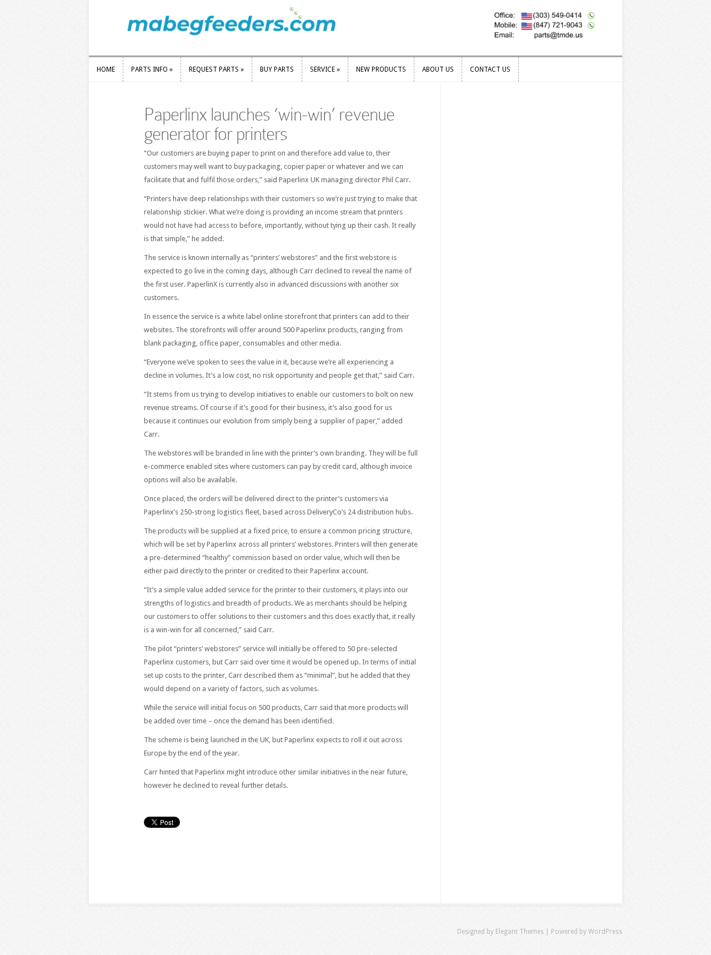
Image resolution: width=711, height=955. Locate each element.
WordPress (605, 932)
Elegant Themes (519, 932)
